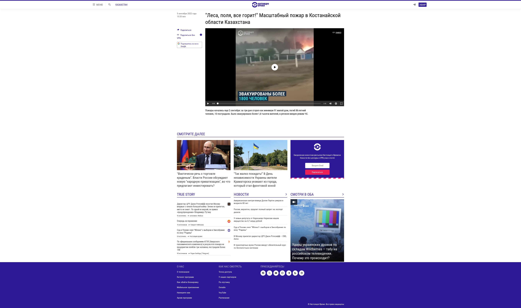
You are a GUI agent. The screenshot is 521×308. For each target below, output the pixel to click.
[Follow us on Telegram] (288, 273)
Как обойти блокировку (187, 282)
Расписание (224, 297)
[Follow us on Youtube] (276, 273)
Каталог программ (185, 277)
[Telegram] (414, 5)
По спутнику (224, 282)
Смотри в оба (302, 194)
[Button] (184, 30)
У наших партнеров (227, 277)
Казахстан (121, 4)
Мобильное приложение (188, 287)
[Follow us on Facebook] (263, 273)
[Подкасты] (301, 273)
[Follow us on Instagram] (282, 273)
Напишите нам (183, 292)
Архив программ (184, 297)
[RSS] (295, 273)
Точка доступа (225, 272)
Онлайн (222, 287)
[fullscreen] (341, 103)
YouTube (222, 292)
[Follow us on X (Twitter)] (269, 273)
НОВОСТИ (241, 194)
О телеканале (183, 272)
